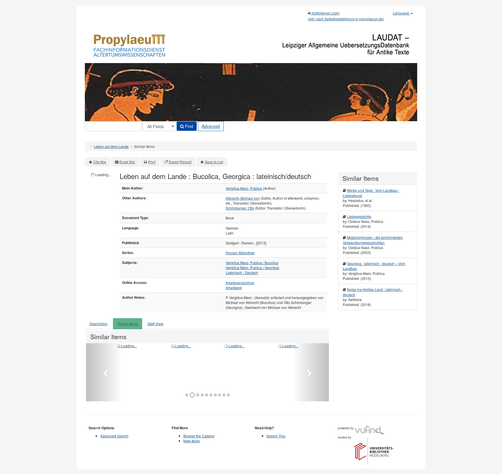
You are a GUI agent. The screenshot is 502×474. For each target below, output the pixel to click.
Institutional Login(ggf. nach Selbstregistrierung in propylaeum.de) (346, 15)
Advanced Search (114, 435)
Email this (127, 161)
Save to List (214, 161)
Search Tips (275, 435)
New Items (191, 440)
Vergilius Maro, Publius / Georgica (252, 267)
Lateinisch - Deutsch (242, 272)
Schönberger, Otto (240, 207)
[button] (104, 372)
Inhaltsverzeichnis (240, 282)
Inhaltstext (234, 287)
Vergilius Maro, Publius (244, 188)
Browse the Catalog (198, 435)
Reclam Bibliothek (240, 252)
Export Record (180, 161)
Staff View (155, 323)
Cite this (99, 161)
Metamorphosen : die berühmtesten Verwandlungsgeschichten (373, 240)
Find (188, 126)
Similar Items (127, 323)
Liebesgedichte (359, 216)
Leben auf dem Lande (111, 146)
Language (401, 12)
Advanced (211, 126)
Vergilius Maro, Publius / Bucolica (252, 262)
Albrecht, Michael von (243, 198)
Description (98, 323)
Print (151, 161)
